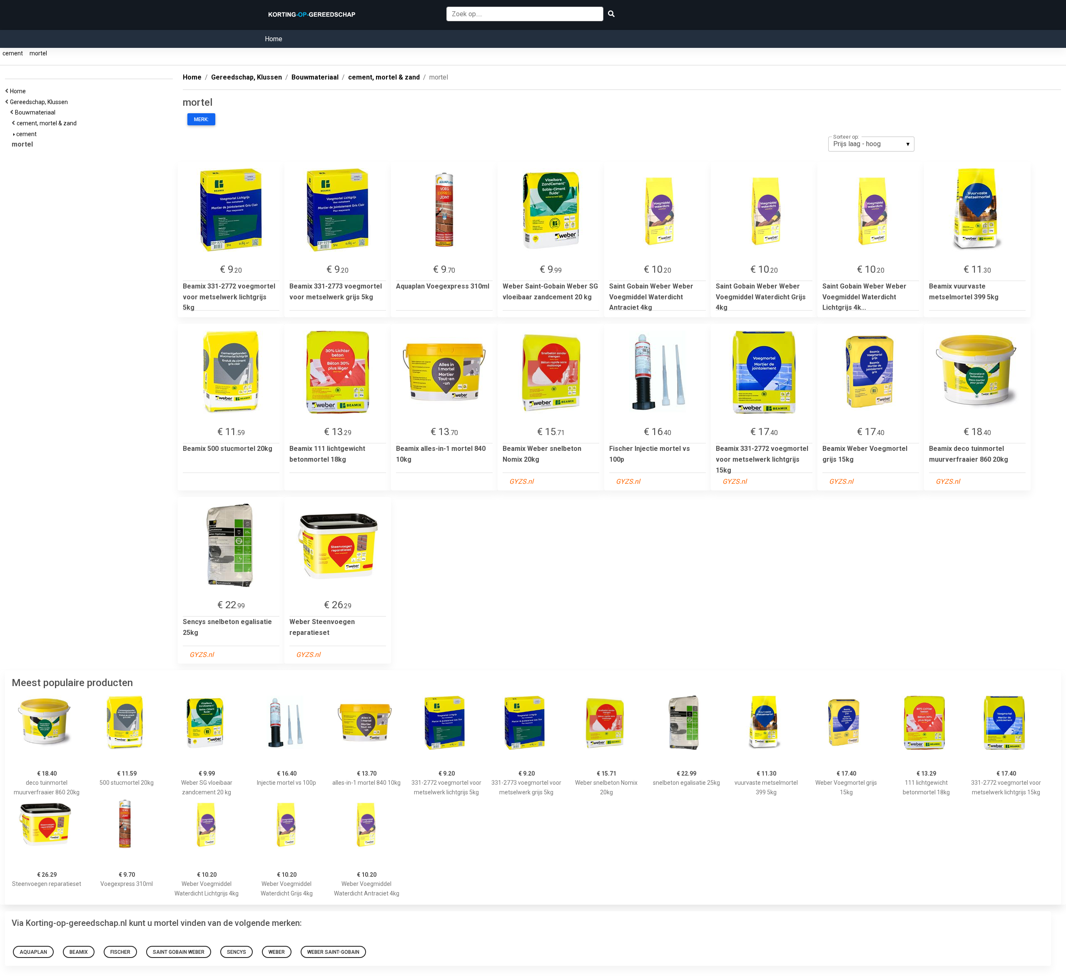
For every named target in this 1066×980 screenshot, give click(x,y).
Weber (277, 952)
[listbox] (871, 144)
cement (12, 53)
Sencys (236, 952)
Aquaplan (33, 952)
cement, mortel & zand (48, 123)
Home (273, 39)
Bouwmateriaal (36, 112)
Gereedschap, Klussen (40, 102)
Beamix (79, 952)
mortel (38, 53)
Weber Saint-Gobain (333, 952)
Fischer (120, 952)
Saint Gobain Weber (178, 952)
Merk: (201, 119)
